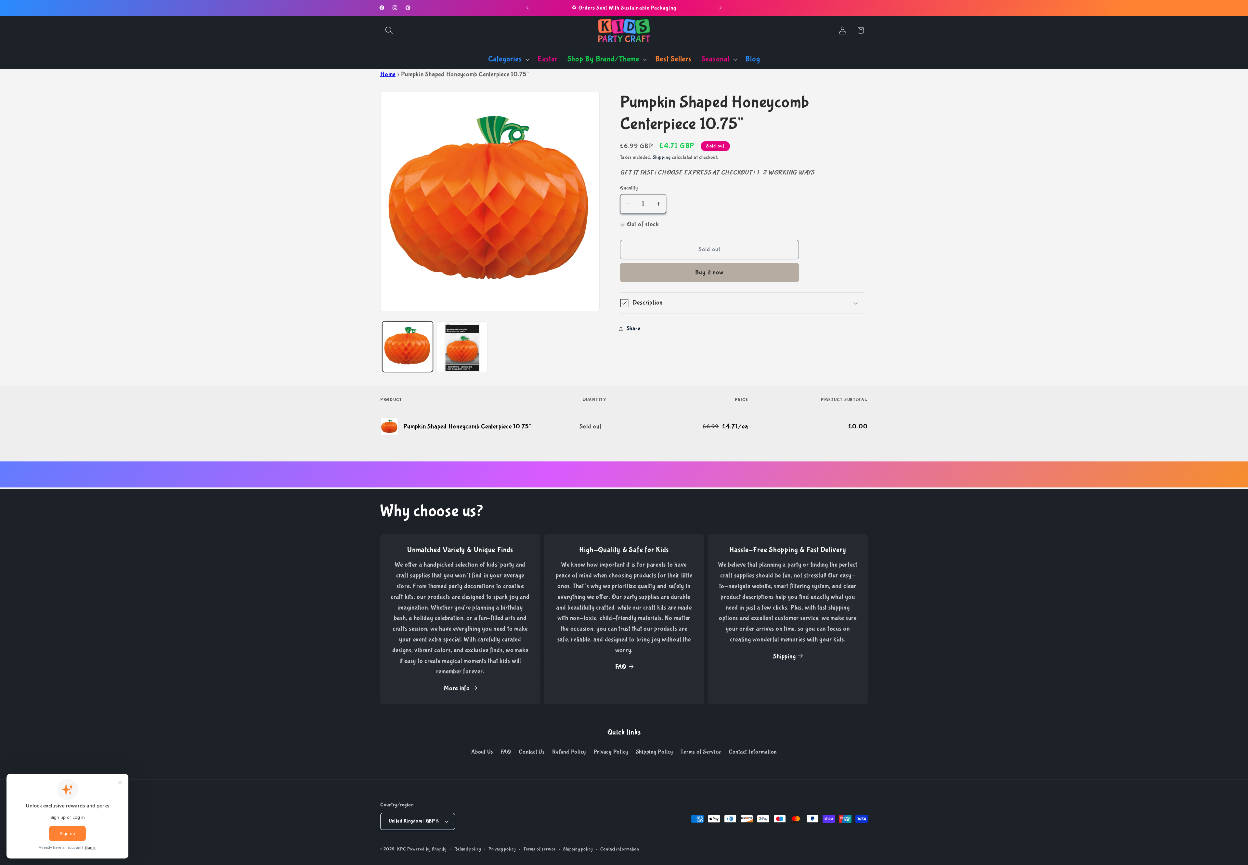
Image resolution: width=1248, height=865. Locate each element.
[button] (389, 30)
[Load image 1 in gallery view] (407, 346)
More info (457, 688)
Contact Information (753, 752)
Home (388, 74)
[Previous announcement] (527, 8)
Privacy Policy (611, 752)
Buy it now (709, 272)
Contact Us (532, 752)
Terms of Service (701, 752)
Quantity (629, 188)
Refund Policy (569, 752)
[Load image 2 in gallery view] (462, 346)
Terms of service (540, 849)
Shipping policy (577, 849)
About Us (482, 752)
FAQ (620, 667)
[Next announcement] (720, 8)
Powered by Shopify (427, 849)
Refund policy (467, 849)
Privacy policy (501, 849)
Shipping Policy (654, 752)
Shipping (662, 158)
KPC (401, 849)
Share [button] (634, 328)
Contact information (619, 849)
